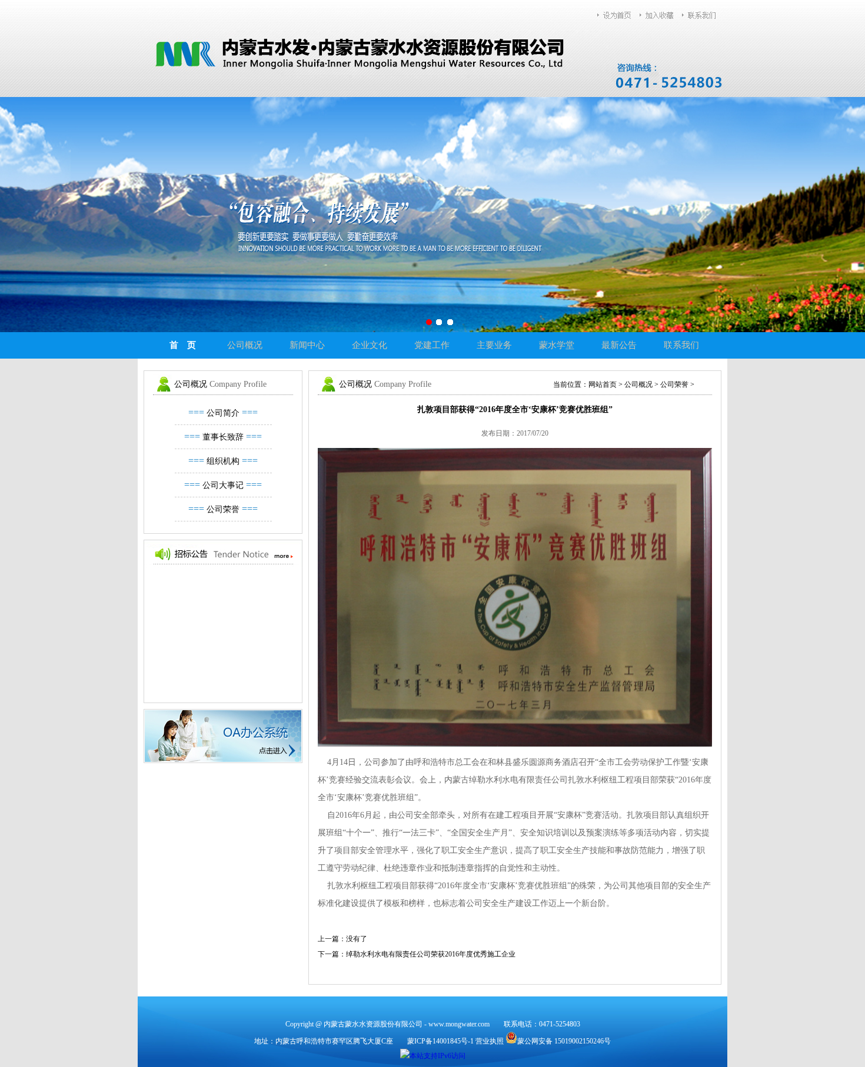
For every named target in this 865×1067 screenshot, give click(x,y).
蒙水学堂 (556, 345)
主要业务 (494, 345)
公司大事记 (223, 485)
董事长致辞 (223, 437)
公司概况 (244, 345)
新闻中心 (307, 345)
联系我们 (681, 345)
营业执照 (489, 1041)
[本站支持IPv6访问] (432, 1055)
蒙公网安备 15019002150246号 (564, 1041)
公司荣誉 (223, 509)
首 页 (182, 345)
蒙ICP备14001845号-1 (440, 1041)
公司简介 (223, 413)
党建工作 (432, 345)
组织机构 (223, 461)
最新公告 (619, 345)
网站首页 (602, 384)
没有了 (356, 939)
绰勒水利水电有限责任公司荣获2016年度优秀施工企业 (430, 954)
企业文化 (369, 345)
